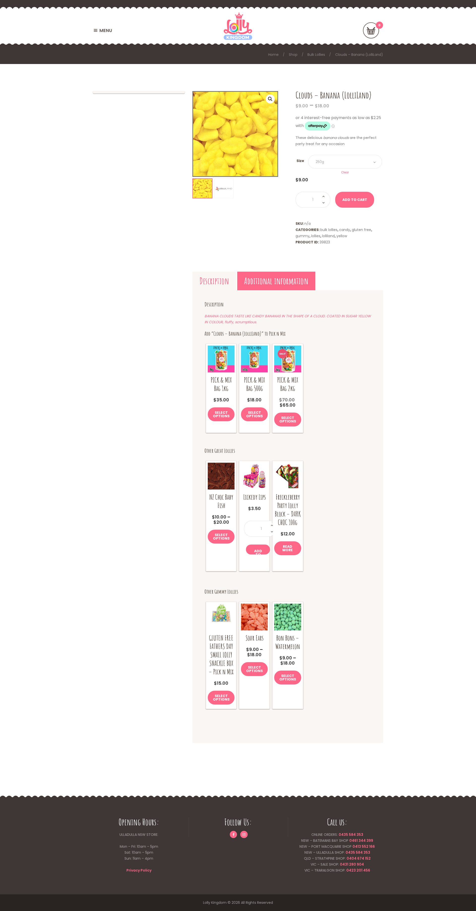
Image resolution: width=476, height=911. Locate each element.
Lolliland (328, 235)
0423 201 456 (358, 870)
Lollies (315, 235)
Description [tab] (214, 281)
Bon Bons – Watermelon (287, 642)
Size (300, 160)
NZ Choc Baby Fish (221, 501)
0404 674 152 (359, 858)
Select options (221, 414)
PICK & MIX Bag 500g (254, 384)
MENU (105, 30)
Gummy (302, 235)
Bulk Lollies (316, 54)
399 (369, 840)
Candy (344, 229)
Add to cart (354, 199)
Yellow (341, 235)
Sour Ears (254, 638)
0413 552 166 (364, 846)
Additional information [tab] (276, 281)
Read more (287, 548)
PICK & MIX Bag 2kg (287, 384)
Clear (345, 172)
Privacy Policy (138, 870)
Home (273, 54)
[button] (270, 99)
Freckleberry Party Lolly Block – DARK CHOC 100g (288, 510)
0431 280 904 (352, 864)
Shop (293, 54)
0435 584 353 (351, 834)
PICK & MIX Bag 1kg (221, 384)
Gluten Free (361, 229)
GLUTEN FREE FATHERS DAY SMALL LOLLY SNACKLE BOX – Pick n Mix (221, 655)
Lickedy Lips (254, 497)
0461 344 (357, 840)
